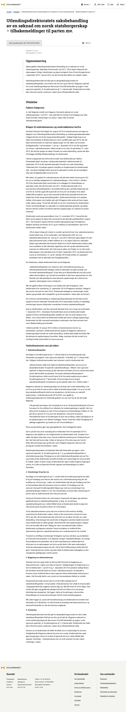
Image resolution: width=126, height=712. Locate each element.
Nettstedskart (104, 687)
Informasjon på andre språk (108, 692)
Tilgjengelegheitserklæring (108, 683)
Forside (9, 12)
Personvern (103, 679)
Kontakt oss (78, 692)
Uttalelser (16, 12)
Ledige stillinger (79, 683)
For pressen (77, 696)
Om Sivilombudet (79, 679)
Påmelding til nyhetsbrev (107, 696)
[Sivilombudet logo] (11, 4)
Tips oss (76, 705)
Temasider (77, 700)
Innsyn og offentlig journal (82, 687)
